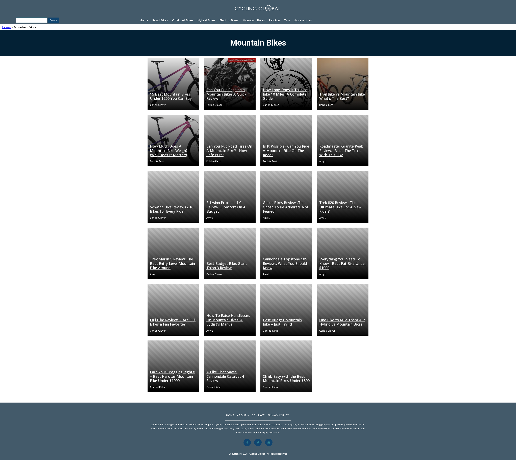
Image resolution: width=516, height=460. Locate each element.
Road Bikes (160, 20)
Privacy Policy (278, 415)
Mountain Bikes (254, 20)
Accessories (303, 20)
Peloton (274, 20)
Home (144, 20)
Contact (258, 415)
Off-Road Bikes (183, 20)
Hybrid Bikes (206, 20)
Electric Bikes (229, 20)
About (242, 415)
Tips (287, 20)
